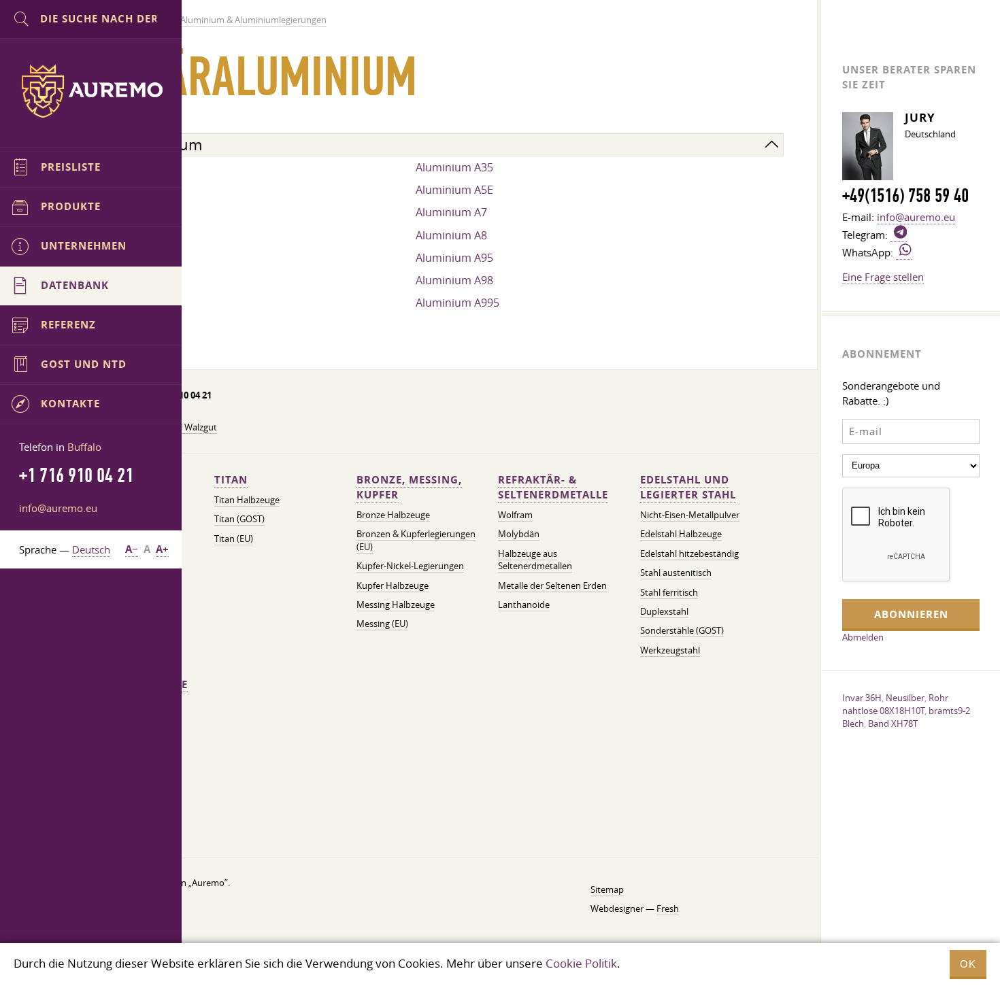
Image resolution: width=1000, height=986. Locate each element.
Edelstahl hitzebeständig (689, 554)
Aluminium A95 (454, 257)
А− (131, 549)
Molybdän (518, 534)
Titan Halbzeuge (247, 500)
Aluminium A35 (454, 167)
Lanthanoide (524, 605)
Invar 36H (862, 698)
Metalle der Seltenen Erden (552, 586)
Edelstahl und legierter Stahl (688, 487)
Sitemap (607, 890)
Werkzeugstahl (670, 650)
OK (968, 964)
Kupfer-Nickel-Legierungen (410, 566)
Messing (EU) (382, 624)
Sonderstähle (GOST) (682, 630)
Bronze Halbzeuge (393, 515)
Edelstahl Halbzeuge (681, 534)
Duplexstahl (664, 611)
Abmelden (863, 637)
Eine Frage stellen (883, 277)
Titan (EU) (233, 539)
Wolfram (515, 515)
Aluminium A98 (454, 280)
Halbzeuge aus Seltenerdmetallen (535, 560)
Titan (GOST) (239, 519)
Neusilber (905, 698)
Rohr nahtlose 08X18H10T (895, 704)
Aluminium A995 (457, 302)
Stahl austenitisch (676, 573)
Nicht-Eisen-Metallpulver (689, 515)
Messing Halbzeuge (395, 605)
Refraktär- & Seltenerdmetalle (553, 487)
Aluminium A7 (451, 212)
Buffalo (84, 447)
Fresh (667, 909)
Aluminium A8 (451, 235)
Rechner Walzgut (183, 427)
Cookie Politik (581, 963)
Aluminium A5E (454, 189)
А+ (162, 549)
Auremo (91, 91)
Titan (231, 480)
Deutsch (91, 549)
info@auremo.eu (58, 508)
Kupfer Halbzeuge (392, 586)
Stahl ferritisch (669, 592)
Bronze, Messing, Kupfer (409, 487)
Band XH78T (893, 723)
